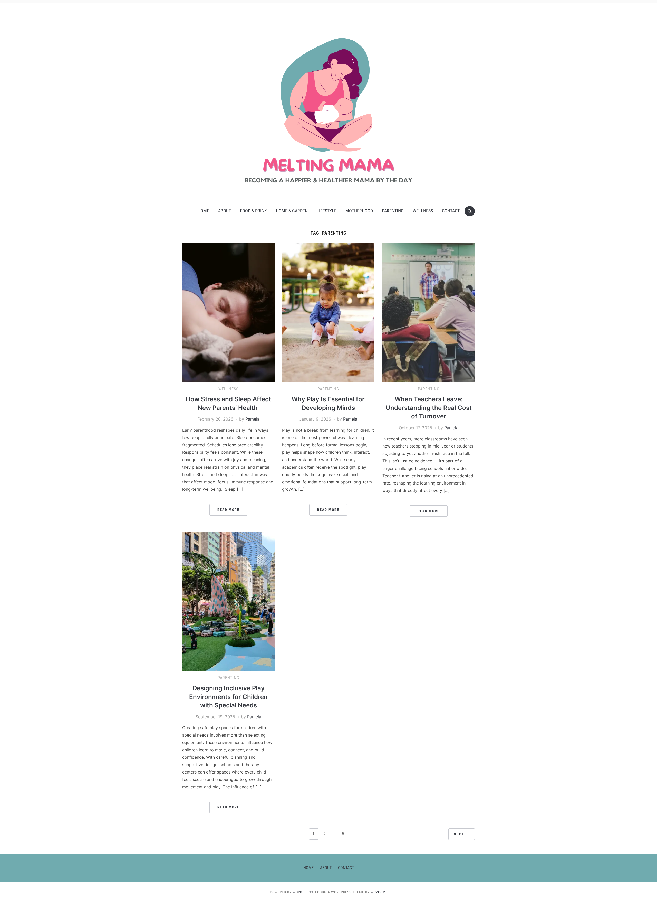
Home (203, 210)
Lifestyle (326, 210)
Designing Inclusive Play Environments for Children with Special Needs (228, 696)
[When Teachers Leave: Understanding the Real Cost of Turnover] (428, 312)
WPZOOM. (379, 892)
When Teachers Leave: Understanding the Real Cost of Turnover (429, 407)
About (224, 210)
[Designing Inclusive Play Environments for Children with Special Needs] (228, 601)
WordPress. (303, 892)
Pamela (252, 419)
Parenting (393, 210)
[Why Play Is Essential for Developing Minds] (328, 312)
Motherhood (359, 210)
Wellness (423, 210)
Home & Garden (292, 210)
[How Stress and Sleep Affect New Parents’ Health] (228, 312)
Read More (228, 510)
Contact (451, 210)
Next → (461, 834)
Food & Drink (253, 210)
